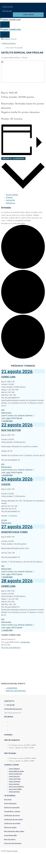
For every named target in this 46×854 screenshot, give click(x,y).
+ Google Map (7, 421)
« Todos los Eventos (8, 43)
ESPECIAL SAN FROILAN (16, 691)
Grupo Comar (7, 6)
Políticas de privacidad (11, 807)
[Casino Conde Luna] (10, 19)
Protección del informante (12, 843)
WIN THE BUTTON (11, 430)
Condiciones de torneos (12, 815)
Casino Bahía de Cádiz (16, 771)
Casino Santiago (14, 791)
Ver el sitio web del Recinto (11, 647)
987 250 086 (7, 11)
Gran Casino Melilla (15, 789)
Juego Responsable (10, 835)
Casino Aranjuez (14, 784)
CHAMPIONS (11, 688)
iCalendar (9, 197)
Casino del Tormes (15, 779)
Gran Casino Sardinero (16, 786)
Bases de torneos (9, 839)
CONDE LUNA (8, 377)
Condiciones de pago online (13, 819)
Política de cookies (10, 827)
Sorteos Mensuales (10, 803)
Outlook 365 (10, 200)
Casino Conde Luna (15, 773)
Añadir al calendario (13, 158)
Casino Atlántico (14, 768)
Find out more (6, 413)
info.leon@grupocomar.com (13, 709)
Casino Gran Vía (14, 776)
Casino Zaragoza (14, 781)
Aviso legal (7, 799)
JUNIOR (5, 484)
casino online (28, 14)
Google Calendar (12, 195)
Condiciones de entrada (12, 823)
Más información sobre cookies (14, 831)
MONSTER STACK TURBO (14, 532)
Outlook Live (10, 203)
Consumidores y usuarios (12, 811)
